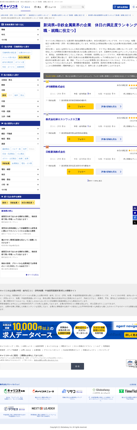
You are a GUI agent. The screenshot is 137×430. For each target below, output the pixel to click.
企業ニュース (27, 346)
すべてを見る (33, 274)
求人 (39, 7)
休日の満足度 (27, 202)
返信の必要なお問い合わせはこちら (46, 360)
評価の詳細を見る (109, 106)
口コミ (27, 7)
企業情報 (37, 350)
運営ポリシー (66, 346)
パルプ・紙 (16, 149)
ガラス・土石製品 (9, 158)
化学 (25, 149)
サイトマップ (104, 350)
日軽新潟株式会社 (55, 151)
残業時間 (20, 67)
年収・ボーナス (8, 67)
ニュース (52, 7)
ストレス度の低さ (9, 57)
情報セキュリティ (89, 350)
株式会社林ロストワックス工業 (63, 119)
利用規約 (106, 346)
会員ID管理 (39, 346)
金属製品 (15, 163)
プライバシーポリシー (52, 350)
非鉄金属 (13, 202)
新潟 (4, 202)
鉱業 (26, 158)
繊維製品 (5, 149)
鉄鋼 (20, 158)
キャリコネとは (52, 346)
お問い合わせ (26, 350)
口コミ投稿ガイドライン (83, 346)
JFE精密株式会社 (55, 86)
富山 (22, 95)
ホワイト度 (19, 62)
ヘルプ (97, 346)
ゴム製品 (20, 153)
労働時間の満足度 (9, 52)
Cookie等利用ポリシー (71, 350)
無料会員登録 (122, 7)
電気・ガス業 (26, 163)
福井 (16, 95)
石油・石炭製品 (8, 153)
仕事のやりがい (25, 52)
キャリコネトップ (6, 346)
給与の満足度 (7, 62)
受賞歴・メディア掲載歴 (9, 350)
